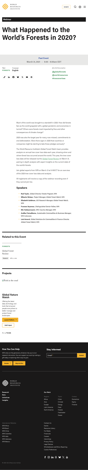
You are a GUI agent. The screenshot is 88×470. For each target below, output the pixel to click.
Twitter (63, 457)
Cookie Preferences (50, 449)
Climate (60, 402)
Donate (66, 7)
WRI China (5, 431)
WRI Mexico (6, 441)
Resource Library (49, 428)
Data (4, 395)
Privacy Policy (48, 441)
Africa (46, 399)
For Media (47, 431)
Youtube (67, 457)
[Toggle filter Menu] (80, 7)
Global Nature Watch (10, 296)
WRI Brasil (5, 428)
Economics (75, 399)
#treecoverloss (58, 78)
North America (49, 410)
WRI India (5, 436)
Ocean (60, 415)
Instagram (49, 457)
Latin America (48, 407)
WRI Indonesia (6, 439)
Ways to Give (19, 363)
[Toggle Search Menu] (75, 7)
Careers (46, 436)
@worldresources (60, 75)
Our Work (47, 392)
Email (50, 355)
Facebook (45, 457)
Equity (74, 402)
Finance (74, 404)
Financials (47, 433)
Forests (6, 70)
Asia (45, 402)
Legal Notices (48, 444)
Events (46, 426)
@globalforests (59, 71)
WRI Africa (5, 426)
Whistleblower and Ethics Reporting (55, 447)
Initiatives (6, 397)
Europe (46, 404)
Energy (60, 404)
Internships (47, 439)
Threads (56, 457)
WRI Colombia (6, 433)
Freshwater (61, 412)
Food (59, 407)
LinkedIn (52, 457)
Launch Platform (11, 320)
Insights (5, 400)
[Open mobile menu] (84, 7)
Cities (60, 399)
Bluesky (60, 457)
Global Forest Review (50, 158)
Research (5, 392)
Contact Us (47, 423)
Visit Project (8, 325)
